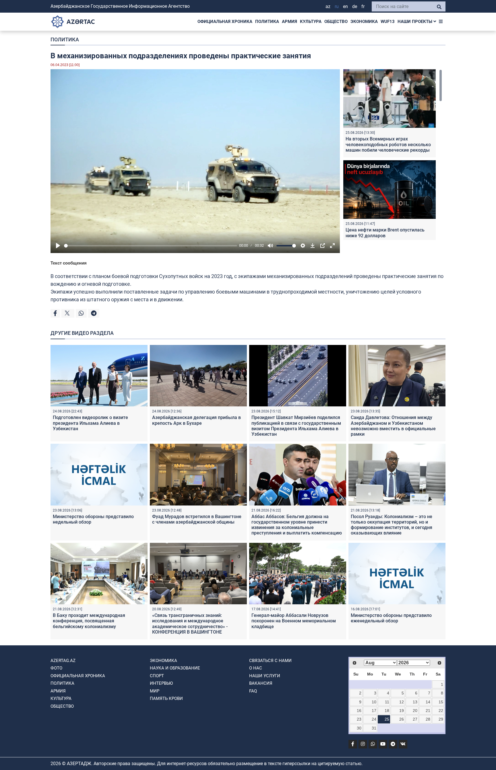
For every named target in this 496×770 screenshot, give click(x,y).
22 (441, 710)
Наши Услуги (264, 675)
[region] (392, 154)
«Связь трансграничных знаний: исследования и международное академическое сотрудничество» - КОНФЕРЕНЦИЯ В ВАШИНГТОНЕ (190, 624)
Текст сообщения (69, 262)
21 (428, 710)
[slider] (150, 245)
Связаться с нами (270, 660)
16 (359, 710)
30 (359, 728)
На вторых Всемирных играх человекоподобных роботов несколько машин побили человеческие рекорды (388, 144)
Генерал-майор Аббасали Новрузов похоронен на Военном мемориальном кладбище (293, 621)
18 (387, 710)
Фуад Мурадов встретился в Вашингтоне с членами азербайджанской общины (196, 519)
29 (441, 719)
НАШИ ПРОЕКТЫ (415, 21)
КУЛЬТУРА (310, 21)
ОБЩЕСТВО (336, 21)
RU (337, 6)
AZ (328, 6)
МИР (154, 691)
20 (415, 710)
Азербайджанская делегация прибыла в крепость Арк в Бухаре (196, 420)
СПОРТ (157, 675)
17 (374, 710)
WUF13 (388, 21)
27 (415, 719)
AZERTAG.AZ (63, 660)
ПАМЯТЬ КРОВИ (166, 698)
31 (374, 728)
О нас (255, 668)
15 (441, 702)
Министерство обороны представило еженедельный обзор (391, 618)
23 (359, 719)
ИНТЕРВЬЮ (161, 683)
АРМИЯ (289, 21)
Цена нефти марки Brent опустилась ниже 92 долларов (385, 232)
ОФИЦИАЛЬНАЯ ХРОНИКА (224, 21)
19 (401, 710)
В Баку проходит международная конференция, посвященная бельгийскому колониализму (89, 621)
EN (345, 6)
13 (415, 702)
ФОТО (56, 668)
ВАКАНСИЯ (260, 683)
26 (401, 719)
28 (428, 719)
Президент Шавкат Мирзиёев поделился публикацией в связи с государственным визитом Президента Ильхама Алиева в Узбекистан (296, 426)
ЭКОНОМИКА (364, 21)
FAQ (253, 691)
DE (354, 6)
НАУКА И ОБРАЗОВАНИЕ (175, 668)
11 (387, 702)
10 (374, 702)
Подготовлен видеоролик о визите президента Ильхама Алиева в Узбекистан (90, 423)
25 (387, 719)
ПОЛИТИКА (267, 21)
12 (401, 702)
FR (363, 6)
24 (374, 719)
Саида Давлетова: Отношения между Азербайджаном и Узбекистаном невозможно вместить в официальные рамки (393, 426)
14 (428, 702)
